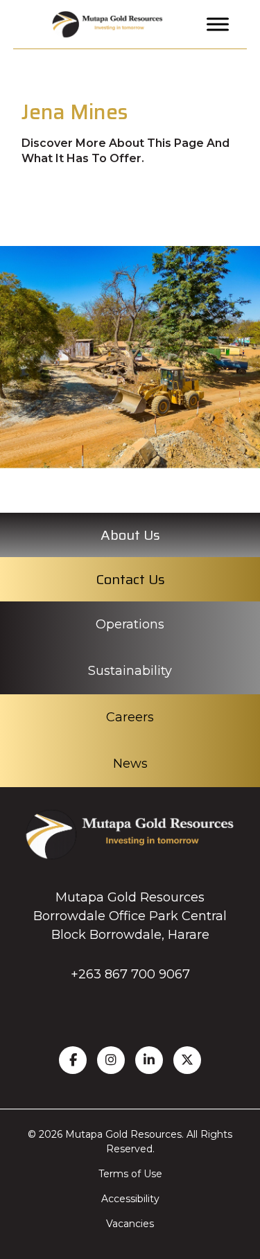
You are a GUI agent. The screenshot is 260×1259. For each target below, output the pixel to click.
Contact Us (130, 579)
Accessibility (130, 1198)
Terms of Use (130, 1174)
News (130, 763)
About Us (130, 535)
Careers (130, 717)
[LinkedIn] (149, 1060)
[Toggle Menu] (218, 23)
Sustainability (130, 670)
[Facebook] (73, 1060)
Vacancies (130, 1223)
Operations (130, 624)
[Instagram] (111, 1060)
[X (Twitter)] (187, 1060)
